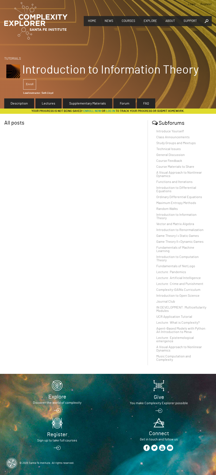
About (170, 21)
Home (92, 21)
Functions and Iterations (174, 182)
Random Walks (167, 209)
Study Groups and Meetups (176, 143)
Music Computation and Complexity (173, 358)
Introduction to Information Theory (176, 216)
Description (19, 103)
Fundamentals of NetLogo (175, 266)
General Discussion (170, 155)
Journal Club (165, 301)
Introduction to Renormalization (180, 230)
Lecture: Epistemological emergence (175, 339)
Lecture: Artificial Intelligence (178, 278)
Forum (124, 103)
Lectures (48, 103)
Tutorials (12, 58)
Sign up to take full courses (57, 440)
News (109, 21)
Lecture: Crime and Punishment (179, 284)
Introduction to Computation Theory (177, 258)
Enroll (29, 84)
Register (206, 4)
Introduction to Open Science (178, 295)
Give (159, 397)
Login (192, 4)
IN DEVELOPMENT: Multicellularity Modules (181, 309)
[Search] (206, 21)
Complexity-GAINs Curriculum (178, 289)
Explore (150, 21)
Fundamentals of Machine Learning (175, 249)
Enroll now (92, 111)
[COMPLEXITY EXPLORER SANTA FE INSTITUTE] (36, 21)
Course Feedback (169, 160)
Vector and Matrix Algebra (175, 224)
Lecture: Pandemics (171, 272)
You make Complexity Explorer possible (159, 403)
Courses (128, 21)
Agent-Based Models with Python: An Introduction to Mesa (181, 330)
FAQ (146, 103)
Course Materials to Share (175, 166)
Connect (159, 433)
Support (190, 21)
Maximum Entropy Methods (176, 203)
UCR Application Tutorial (174, 316)
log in (110, 111)
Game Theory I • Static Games (177, 236)
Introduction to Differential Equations (176, 189)
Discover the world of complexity (57, 402)
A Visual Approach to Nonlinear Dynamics (179, 174)
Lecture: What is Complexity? (178, 322)
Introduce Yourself (170, 131)
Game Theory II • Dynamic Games (180, 241)
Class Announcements (173, 137)
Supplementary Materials (87, 103)
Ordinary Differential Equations (179, 197)
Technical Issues (168, 149)
